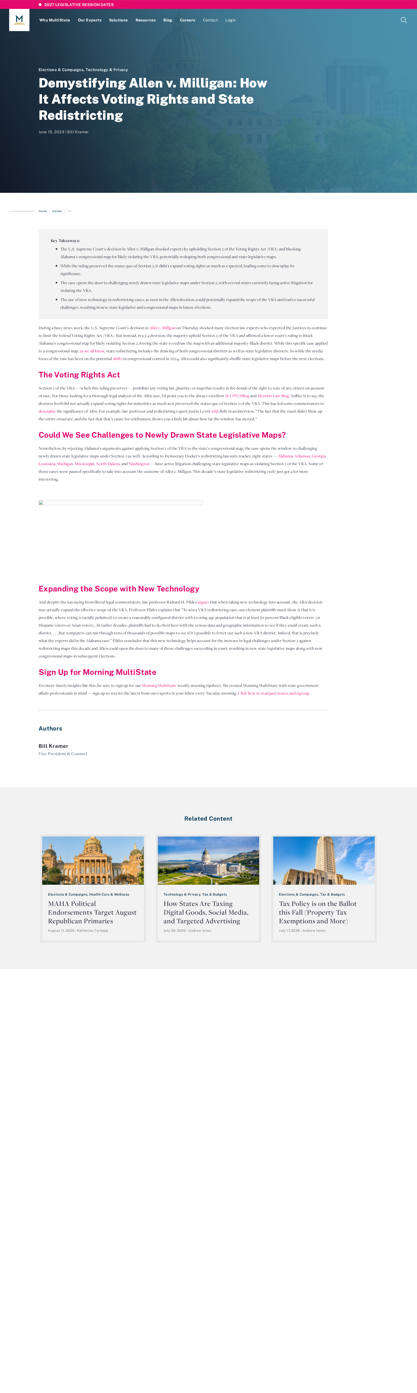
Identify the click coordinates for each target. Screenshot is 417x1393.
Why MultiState (54, 20)
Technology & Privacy (107, 69)
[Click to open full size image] (120, 538)
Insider (57, 211)
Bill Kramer (78, 131)
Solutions (118, 20)
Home (43, 211)
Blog (167, 20)
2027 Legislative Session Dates (79, 4)
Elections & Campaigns (61, 69)
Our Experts (89, 20)
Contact (210, 20)
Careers (187, 20)
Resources (146, 20)
